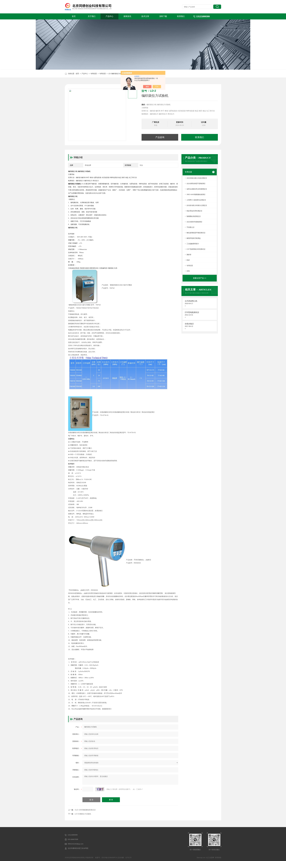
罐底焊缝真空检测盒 (194, 238)
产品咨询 (159, 137)
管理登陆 (218, 857)
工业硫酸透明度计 (193, 244)
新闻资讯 (127, 16)
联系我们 (181, 16)
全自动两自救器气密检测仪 (196, 183)
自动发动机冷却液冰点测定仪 (197, 205)
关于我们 (91, 16)
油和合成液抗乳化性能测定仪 (197, 189)
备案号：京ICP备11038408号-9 (106, 857)
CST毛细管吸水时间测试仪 (196, 249)
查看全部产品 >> (199, 278)
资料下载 (163, 16)
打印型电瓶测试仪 (192, 312)
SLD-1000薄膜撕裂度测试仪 (85, 810)
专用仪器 (93, 73)
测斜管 (189, 254)
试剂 (188, 271)
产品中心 (109, 16)
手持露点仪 (190, 227)
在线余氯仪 (189, 324)
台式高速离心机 (191, 301)
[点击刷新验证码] (99, 789)
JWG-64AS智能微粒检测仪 (196, 194)
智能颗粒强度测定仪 (194, 216)
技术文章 (145, 16)
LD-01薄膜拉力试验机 (83, 814)
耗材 (188, 260)
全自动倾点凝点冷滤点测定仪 (197, 178)
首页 (74, 16)
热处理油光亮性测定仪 (194, 211)
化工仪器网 (210, 857)
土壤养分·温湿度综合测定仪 (196, 200)
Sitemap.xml (201, 857)
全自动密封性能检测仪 (194, 222)
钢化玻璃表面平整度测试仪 (196, 233)
